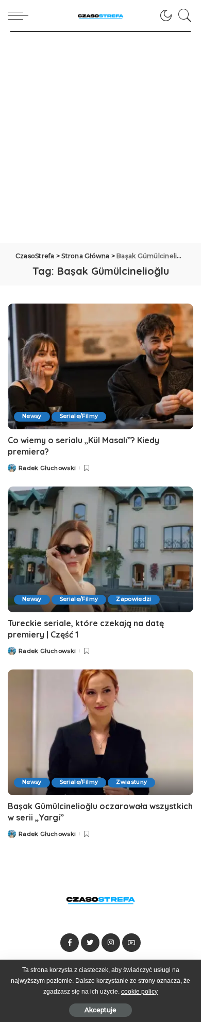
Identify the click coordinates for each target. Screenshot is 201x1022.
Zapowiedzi (133, 599)
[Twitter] (90, 942)
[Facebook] (69, 942)
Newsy (32, 416)
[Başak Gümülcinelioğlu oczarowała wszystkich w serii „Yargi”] (100, 732)
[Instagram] (111, 942)
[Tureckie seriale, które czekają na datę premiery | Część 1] (100, 549)
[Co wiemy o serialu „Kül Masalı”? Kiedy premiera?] (100, 366)
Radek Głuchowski (47, 468)
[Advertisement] (100, 137)
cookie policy (139, 991)
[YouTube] (131, 942)
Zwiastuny (131, 782)
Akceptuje (100, 1010)
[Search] (182, 15)
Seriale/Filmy (79, 416)
